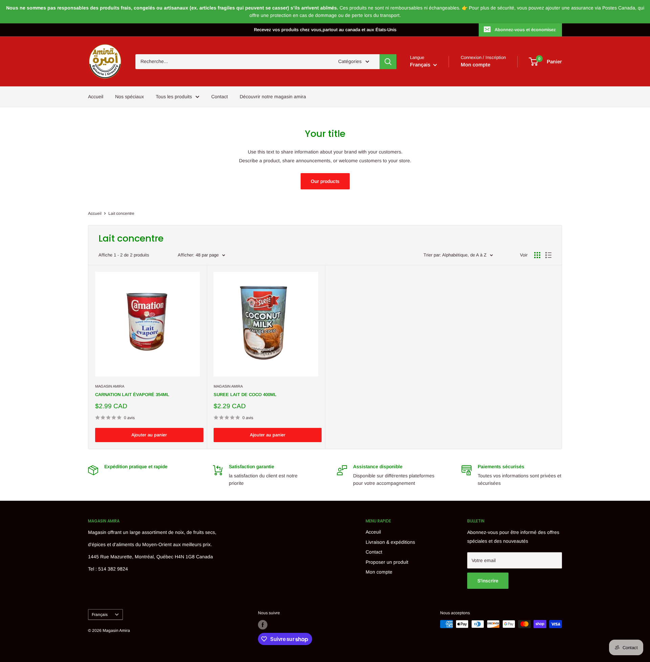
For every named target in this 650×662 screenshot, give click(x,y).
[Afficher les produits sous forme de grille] (537, 255)
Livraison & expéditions (390, 542)
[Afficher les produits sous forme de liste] (548, 255)
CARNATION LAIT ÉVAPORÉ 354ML (132, 394)
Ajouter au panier (149, 434)
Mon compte (475, 64)
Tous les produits (174, 96)
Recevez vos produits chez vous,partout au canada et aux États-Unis (325, 29)
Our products (325, 181)
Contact (219, 96)
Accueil (95, 96)
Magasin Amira (109, 386)
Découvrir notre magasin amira (273, 96)
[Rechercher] (388, 61)
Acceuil (373, 532)
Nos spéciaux (129, 96)
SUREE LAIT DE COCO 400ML (245, 394)
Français (100, 614)
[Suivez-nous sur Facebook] (262, 624)
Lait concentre (121, 213)
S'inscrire (487, 580)
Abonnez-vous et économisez (525, 29)
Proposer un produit (387, 562)
